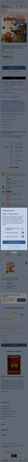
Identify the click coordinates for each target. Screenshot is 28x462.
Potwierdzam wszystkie (14, 242)
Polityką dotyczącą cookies (16, 217)
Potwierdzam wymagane (14, 246)
